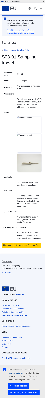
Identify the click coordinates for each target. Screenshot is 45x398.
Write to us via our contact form (13, 312)
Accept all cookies (18, 386)
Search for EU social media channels (16, 326)
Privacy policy (7, 341)
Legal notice (6, 344)
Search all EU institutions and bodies (16, 358)
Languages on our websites (12, 337)
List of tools (7, 245)
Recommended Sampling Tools (16, 50)
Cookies (5, 347)
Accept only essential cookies (23, 392)
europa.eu (20, 294)
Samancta (7, 261)
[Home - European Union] (14, 8)
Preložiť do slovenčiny (16, 30)
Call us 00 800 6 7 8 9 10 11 (12, 305)
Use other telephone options (13, 309)
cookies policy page (17, 373)
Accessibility (6, 273)
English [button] (29, 8)
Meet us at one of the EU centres (14, 315)
